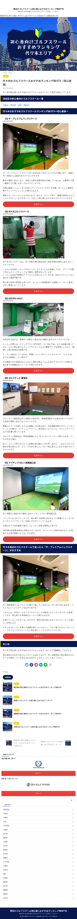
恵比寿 (13, 105)
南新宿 (26, 105)
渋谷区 (6, 672)
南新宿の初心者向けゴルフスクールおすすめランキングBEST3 (37, 714)
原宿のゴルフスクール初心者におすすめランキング (33, 700)
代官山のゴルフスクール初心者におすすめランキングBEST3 (37, 727)
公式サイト (38, 204)
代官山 (5, 105)
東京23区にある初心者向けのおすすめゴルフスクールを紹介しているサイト (38, 913)
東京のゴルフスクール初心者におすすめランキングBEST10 (38, 9)
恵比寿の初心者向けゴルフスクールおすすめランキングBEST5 (37, 687)
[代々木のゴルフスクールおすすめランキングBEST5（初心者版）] (41, 665)
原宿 (20, 105)
